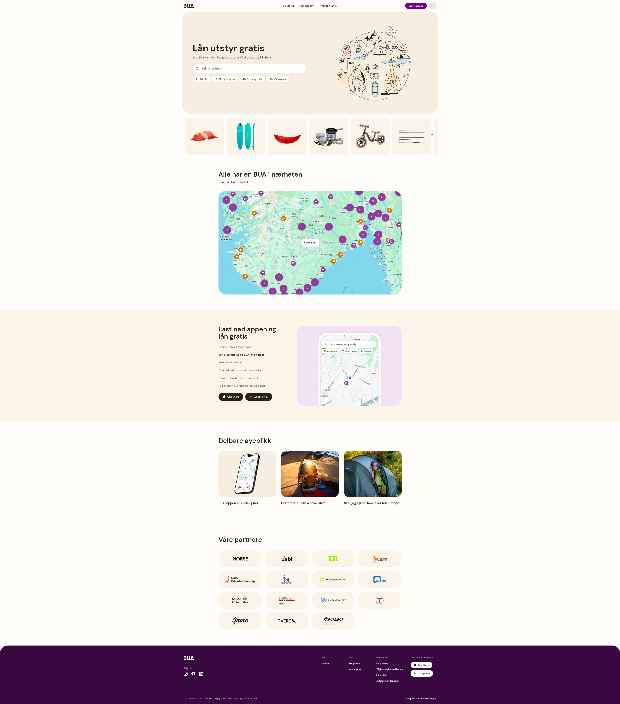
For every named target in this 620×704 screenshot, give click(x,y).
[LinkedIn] (201, 674)
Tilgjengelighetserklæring (389, 669)
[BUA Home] (189, 6)
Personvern (382, 663)
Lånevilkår (381, 675)
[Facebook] (193, 674)
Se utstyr (288, 5)
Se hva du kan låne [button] (230, 362)
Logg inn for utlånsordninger (421, 698)
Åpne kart (310, 242)
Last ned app (416, 5)
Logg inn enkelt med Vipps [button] (234, 347)
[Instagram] (186, 674)
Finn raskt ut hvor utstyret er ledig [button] (239, 370)
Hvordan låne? (328, 5)
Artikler (326, 663)
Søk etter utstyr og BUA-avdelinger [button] (240, 354)
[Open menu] (433, 6)
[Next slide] (432, 134)
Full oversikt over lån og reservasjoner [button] (241, 385)
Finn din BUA (306, 5)
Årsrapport (355, 669)
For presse (354, 663)
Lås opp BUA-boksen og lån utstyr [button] (239, 378)
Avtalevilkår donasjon (387, 680)
